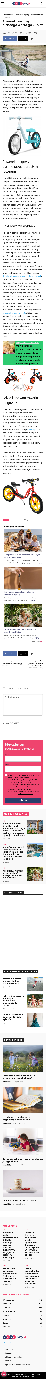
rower (12, 520)
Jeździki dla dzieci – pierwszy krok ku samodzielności (13, 981)
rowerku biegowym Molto (14, 313)
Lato (4, 821)
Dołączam (23, 800)
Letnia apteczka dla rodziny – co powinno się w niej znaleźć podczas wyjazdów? (32, 1276)
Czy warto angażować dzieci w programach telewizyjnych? (19, 1077)
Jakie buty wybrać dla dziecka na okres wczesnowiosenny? (35, 665)
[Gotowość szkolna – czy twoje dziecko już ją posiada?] (23, 1141)
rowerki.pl (31, 429)
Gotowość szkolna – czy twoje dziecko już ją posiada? (23, 1160)
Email (7, 764)
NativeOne (23, 641)
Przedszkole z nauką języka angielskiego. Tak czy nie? (17, 1118)
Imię (7, 754)
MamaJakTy (12, 33)
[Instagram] (10, 1343)
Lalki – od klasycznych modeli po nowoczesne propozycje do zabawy (14, 1001)
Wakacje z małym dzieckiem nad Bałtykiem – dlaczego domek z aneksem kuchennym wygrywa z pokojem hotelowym (14, 829)
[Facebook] (5, 1343)
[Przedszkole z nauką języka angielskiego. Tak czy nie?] (23, 1100)
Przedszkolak (8, 15)
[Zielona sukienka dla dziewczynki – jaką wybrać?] (35, 1020)
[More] (31, 38)
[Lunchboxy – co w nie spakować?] (23, 1183)
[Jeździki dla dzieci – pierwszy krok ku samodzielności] (35, 984)
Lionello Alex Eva (10, 276)
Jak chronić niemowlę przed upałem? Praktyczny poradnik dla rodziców (14, 874)
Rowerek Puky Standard (29, 276)
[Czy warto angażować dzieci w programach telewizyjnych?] (23, 1058)
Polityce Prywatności (26, 794)
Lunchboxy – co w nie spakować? (20, 1200)
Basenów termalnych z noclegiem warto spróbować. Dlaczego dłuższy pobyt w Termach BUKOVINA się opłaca (14, 853)
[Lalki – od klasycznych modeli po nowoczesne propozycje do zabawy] (35, 1001)
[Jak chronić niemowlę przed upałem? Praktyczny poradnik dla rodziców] (35, 874)
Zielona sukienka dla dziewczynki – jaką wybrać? (13, 1017)
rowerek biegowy (24, 520)
